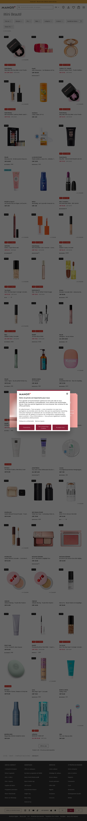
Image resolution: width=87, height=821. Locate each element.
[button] (77, 393)
